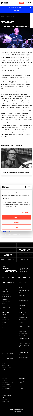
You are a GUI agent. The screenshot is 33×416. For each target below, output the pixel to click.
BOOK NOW (16, 10)
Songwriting (22, 305)
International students (6, 379)
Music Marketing (23, 300)
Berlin (4, 330)
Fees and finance (23, 336)
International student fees (6, 391)
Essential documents (24, 341)
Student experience (7, 353)
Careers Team (22, 364)
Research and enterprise (6, 306)
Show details (24, 212)
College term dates (24, 338)
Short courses (22, 329)
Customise (15, 222)
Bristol (4, 322)
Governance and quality (6, 302)
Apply (21, 2)
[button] (28, 3)
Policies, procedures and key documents (24, 344)
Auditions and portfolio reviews (23, 332)
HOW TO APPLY (8, 245)
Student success (6, 296)
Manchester (5, 319)
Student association (7, 361)
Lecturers (7, 16)
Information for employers (23, 360)
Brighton (4, 317)
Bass (20, 285)
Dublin (4, 327)
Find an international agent (8, 396)
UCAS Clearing (23, 317)
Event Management (24, 290)
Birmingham (5, 324)
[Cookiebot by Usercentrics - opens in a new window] (24, 187)
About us (4, 286)
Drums (20, 287)
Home (2, 16)
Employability (22, 354)
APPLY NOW (24, 260)
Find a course (22, 314)
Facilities (4, 299)
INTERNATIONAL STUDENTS (24, 250)
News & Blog (22, 378)
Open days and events (23, 381)
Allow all (16, 217)
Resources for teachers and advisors (22, 386)
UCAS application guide (23, 323)
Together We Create (7, 372)
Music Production (23, 303)
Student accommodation (6, 364)
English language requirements (7, 387)
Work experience (23, 357)
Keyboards (22, 295)
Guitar (20, 292)
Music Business (23, 298)
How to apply (22, 319)
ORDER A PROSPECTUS (25, 255)
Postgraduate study (24, 326)
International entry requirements (7, 383)
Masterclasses (6, 294)
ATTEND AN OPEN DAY (8, 260)
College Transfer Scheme (6, 368)
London (4, 314)
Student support (6, 356)
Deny (16, 227)
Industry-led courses (8, 289)
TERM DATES (8, 250)
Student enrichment (7, 358)
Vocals (20, 308)
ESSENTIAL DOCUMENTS (8, 254)
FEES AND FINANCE (25, 245)
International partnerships (6, 400)
